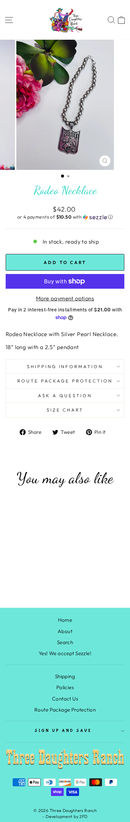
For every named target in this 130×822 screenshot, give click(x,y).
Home (65, 620)
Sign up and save (63, 730)
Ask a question (65, 395)
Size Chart (65, 410)
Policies (65, 687)
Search (65, 642)
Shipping (65, 676)
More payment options (65, 298)
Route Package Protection (64, 380)
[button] (65, 217)
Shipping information (65, 366)
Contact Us (65, 699)
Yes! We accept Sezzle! (65, 653)
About (65, 631)
